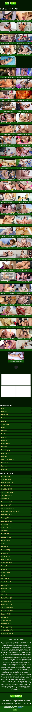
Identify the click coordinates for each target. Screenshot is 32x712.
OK (15, 710)
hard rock (4, 418)
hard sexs (4, 466)
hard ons (4, 447)
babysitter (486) (6, 505)
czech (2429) (5, 617)
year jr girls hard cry (7, 459)
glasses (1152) (5, 527)
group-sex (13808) (7, 611)
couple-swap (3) (6, 582)
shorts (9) (4, 595)
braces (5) (4, 569)
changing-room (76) (7, 630)
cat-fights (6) (5, 579)
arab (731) (4, 575)
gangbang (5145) (6, 601)
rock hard (4, 437)
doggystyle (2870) (6, 514)
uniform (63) (5, 498)
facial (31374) (5, 550)
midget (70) (4, 553)
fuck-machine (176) (7, 482)
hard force (4, 463)
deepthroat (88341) (7, 521)
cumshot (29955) (6, 563)
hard (2, 408)
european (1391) (6, 614)
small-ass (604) (6, 623)
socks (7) (4, 566)
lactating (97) (5, 585)
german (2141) (5, 543)
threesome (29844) (7, 492)
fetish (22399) (5, 486)
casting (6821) (5, 518)
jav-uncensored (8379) (8, 607)
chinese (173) (5, 476)
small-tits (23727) (6, 489)
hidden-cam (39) (6, 559)
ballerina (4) (4, 547)
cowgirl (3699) (5, 572)
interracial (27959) (6, 604)
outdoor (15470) (6, 479)
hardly (3, 427)
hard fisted (4, 469)
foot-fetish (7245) (7, 502)
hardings (4, 440)
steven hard (5, 424)
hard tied (4, 434)
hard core (4, 431)
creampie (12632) (6, 620)
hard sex (4, 456)
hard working (5, 453)
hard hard (4, 411)
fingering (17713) (6, 627)
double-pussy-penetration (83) (10, 511)
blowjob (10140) (6, 588)
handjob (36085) (6, 537)
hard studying (5, 450)
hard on (3, 421)
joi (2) (3, 591)
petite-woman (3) (6, 598)
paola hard (4, 415)
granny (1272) (5, 556)
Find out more (18, 707)
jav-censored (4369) (7, 508)
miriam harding (5, 443)
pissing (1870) (5, 540)
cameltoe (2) (5, 524)
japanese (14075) (6, 495)
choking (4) (4, 531)
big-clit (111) (5, 534)
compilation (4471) (7, 633)
